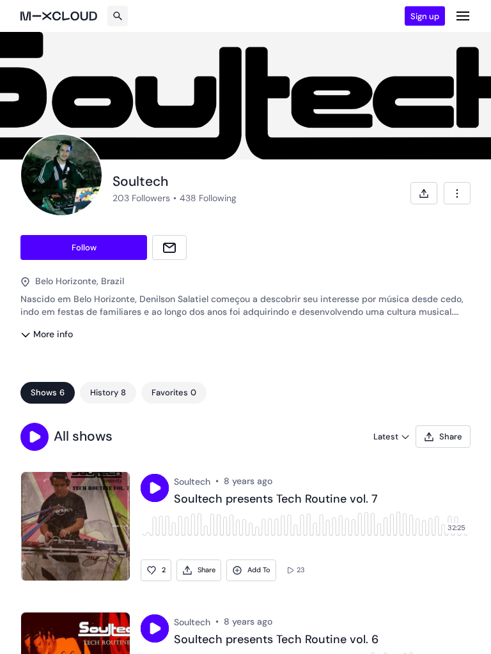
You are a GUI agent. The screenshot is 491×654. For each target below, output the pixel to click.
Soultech (192, 481)
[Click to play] (155, 488)
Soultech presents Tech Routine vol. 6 (276, 640)
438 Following (208, 198)
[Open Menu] (463, 16)
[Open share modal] (423, 193)
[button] (34, 437)
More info (53, 334)
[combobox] (457, 193)
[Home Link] (58, 15)
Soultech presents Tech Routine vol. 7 (276, 499)
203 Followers (141, 198)
